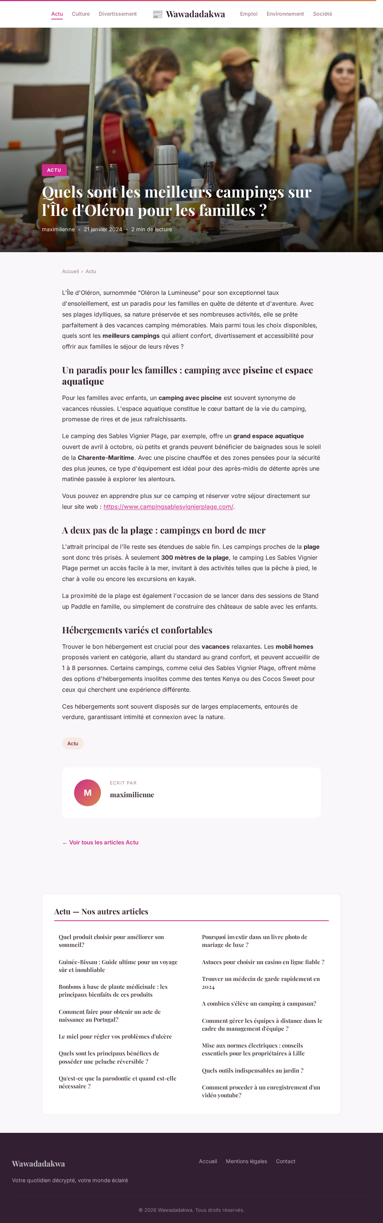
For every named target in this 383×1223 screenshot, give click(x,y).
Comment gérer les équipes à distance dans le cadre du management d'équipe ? (262, 1024)
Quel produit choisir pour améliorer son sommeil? (111, 940)
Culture (81, 13)
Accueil (70, 271)
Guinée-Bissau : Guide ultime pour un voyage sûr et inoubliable (118, 965)
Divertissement (118, 13)
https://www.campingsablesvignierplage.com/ (168, 506)
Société (322, 13)
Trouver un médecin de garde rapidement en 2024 (261, 982)
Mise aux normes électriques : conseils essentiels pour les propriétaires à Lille (253, 1049)
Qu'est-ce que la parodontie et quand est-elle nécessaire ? (118, 1082)
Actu (57, 13)
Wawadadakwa (188, 13)
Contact (285, 1161)
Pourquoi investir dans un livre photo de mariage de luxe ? (254, 940)
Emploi (249, 13)
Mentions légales (246, 1161)
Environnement (285, 13)
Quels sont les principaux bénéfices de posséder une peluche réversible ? (109, 1057)
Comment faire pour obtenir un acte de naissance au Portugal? (110, 1015)
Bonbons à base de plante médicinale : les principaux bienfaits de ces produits (113, 990)
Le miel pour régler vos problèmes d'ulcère (115, 1036)
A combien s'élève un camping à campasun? (259, 1003)
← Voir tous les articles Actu (100, 842)
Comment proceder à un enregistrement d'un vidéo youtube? (261, 1091)
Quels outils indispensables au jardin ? (252, 1070)
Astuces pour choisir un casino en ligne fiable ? (263, 962)
